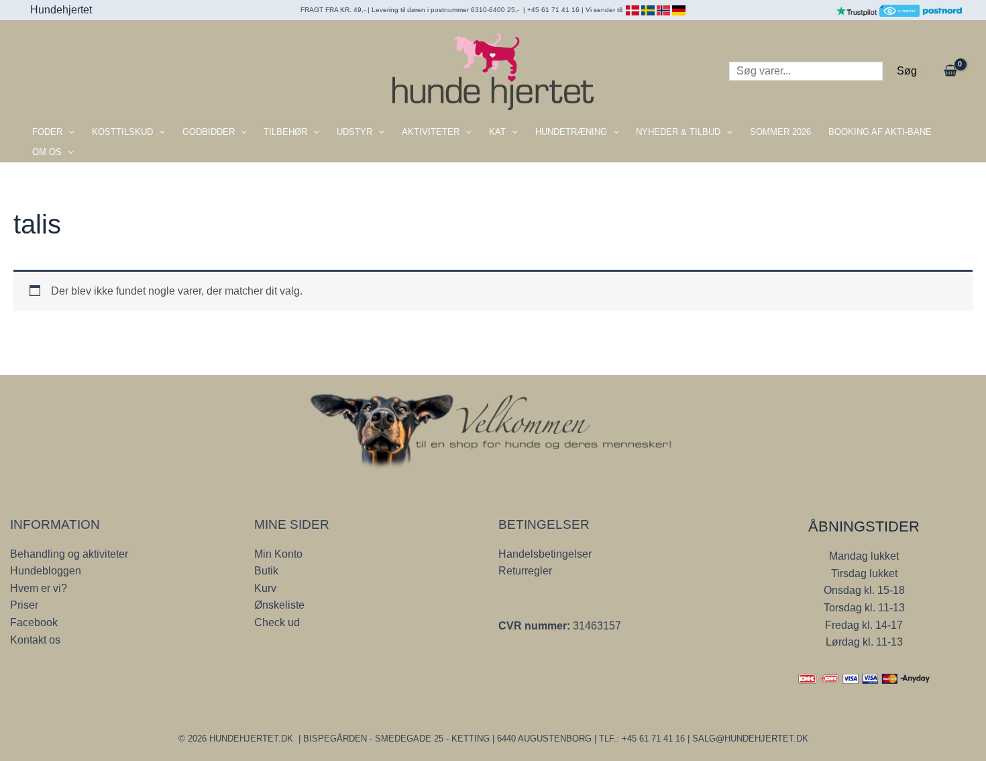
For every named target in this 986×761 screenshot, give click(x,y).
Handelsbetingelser (545, 554)
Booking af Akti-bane (880, 132)
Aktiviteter (430, 132)
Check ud (277, 622)
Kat (497, 132)
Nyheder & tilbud (678, 132)
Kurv (265, 588)
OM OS (47, 152)
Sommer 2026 (780, 132)
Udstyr (354, 132)
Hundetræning (571, 132)
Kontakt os (35, 640)
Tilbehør (285, 132)
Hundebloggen (45, 570)
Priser (24, 605)
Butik (266, 570)
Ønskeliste (279, 605)
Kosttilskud (122, 132)
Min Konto (278, 554)
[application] (68, 132)
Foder (47, 132)
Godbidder (208, 132)
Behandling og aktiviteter (69, 554)
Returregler (525, 570)
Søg (907, 71)
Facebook (34, 622)
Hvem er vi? (38, 588)
